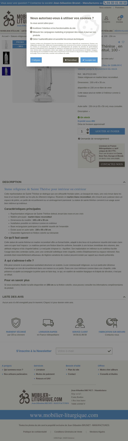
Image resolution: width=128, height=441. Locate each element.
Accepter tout (90, 60)
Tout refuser (72, 60)
